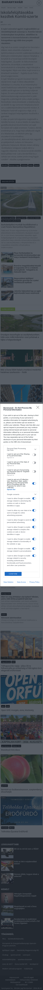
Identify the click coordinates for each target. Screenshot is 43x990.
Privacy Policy (34, 582)
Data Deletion (8, 582)
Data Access (21, 582)
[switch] (34, 455)
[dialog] (21, 495)
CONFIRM (13, 574)
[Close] (38, 408)
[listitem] (21, 449)
